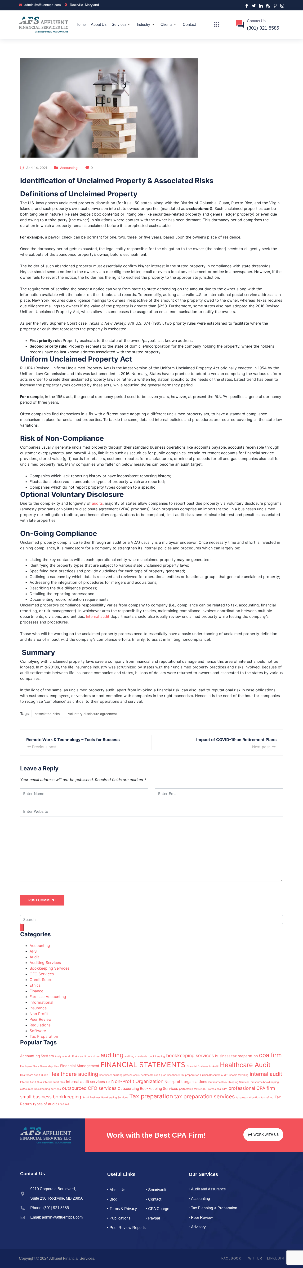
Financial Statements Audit (203, 1066)
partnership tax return (192, 1089)
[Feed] (268, 5)
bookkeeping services (190, 1055)
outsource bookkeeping (265, 1082)
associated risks (47, 714)
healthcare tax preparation (183, 1075)
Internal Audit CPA (31, 1082)
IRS (108, 1082)
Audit (34, 956)
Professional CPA (217, 1089)
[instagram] (282, 5)
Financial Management (79, 1066)
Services (119, 24)
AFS (33, 951)
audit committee (89, 1056)
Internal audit (97, 616)
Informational (41, 1002)
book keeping (157, 1056)
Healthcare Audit (245, 1065)
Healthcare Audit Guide (34, 1075)
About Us (99, 24)
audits (97, 503)
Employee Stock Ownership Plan (39, 1066)
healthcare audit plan (153, 1075)
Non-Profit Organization (137, 1081)
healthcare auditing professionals (119, 1075)
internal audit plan (54, 1082)
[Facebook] (247, 5)
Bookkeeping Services (49, 968)
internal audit (266, 1074)
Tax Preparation (44, 1036)
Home (81, 24)
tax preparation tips (248, 1097)
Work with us (266, 1134)
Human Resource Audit (213, 1075)
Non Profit (39, 1013)
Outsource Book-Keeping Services (229, 1082)
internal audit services (85, 1081)
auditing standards (136, 1056)
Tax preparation (151, 1096)
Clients (166, 24)
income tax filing (239, 1075)
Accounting (69, 168)
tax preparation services (204, 1096)
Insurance (38, 1008)
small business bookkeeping (50, 1097)
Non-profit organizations (186, 1081)
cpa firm (270, 1055)
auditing (112, 1055)
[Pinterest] (275, 5)
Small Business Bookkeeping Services (105, 1097)
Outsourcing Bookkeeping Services (148, 1088)
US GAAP (63, 1104)
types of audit (45, 1104)
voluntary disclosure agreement (92, 714)
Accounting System (37, 1056)
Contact (189, 24)
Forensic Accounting (48, 996)
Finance (36, 991)
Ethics (35, 985)
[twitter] (254, 5)
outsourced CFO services (89, 1088)
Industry (143, 24)
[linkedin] (261, 5)
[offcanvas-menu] (217, 24)
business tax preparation (236, 1056)
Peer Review (41, 1019)
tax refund (267, 1097)
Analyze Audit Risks (67, 1056)
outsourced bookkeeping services (40, 1089)
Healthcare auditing (73, 1074)
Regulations (40, 1025)
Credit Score (41, 979)
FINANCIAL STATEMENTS (143, 1064)
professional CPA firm (251, 1088)
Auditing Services (45, 962)
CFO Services (42, 974)
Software (38, 1030)
